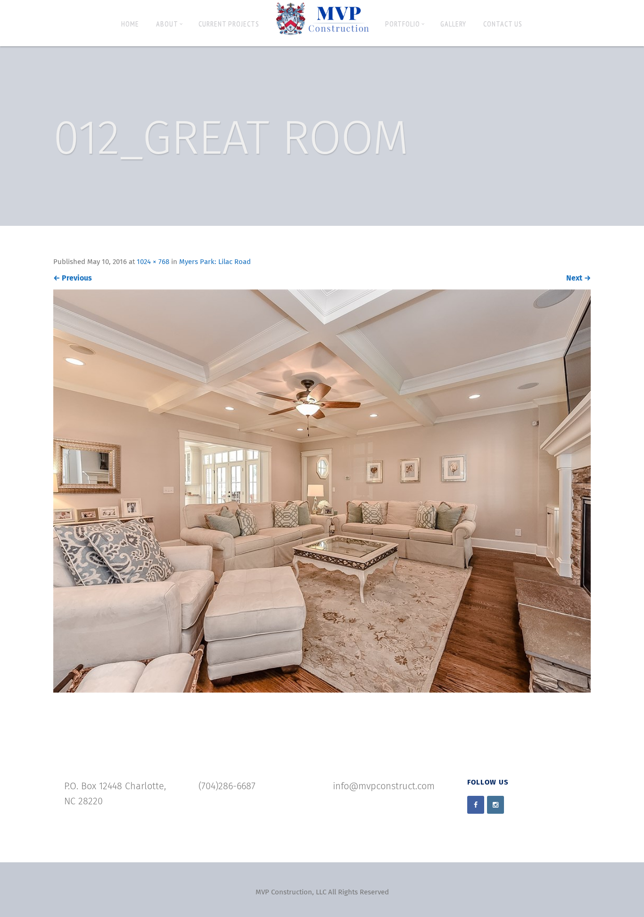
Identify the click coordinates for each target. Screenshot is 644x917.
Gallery (453, 23)
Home (130, 23)
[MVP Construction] (322, 19)
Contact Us (502, 23)
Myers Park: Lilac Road (215, 261)
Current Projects (228, 23)
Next (578, 278)
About (167, 23)
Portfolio (402, 23)
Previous (72, 278)
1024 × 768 (153, 261)
